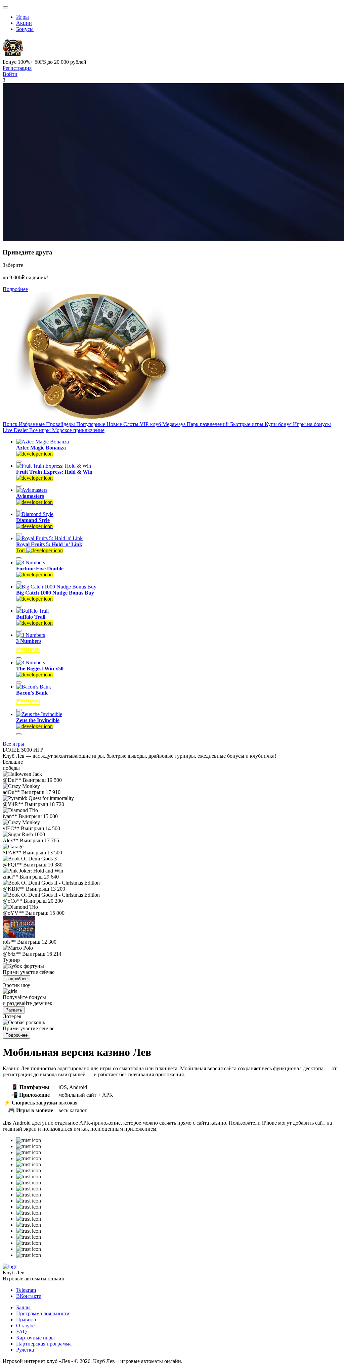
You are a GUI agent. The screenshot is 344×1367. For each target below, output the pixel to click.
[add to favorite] (19, 462)
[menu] (5, 7)
